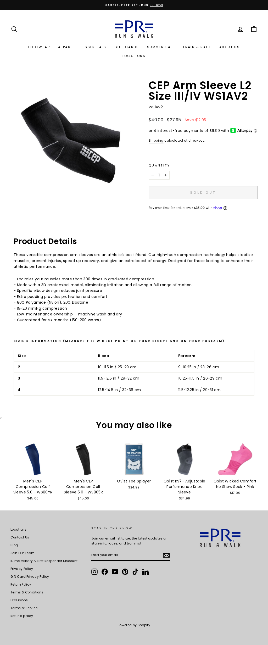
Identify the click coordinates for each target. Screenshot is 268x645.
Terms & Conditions (26, 592)
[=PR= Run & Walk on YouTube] (115, 572)
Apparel (66, 47)
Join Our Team (22, 553)
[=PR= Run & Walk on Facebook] (105, 572)
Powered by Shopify (134, 625)
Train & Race (197, 47)
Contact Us (19, 537)
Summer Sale (161, 47)
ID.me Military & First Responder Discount (43, 561)
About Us (229, 47)
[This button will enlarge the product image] (70, 140)
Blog (14, 545)
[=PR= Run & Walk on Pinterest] (125, 572)
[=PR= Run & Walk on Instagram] (94, 572)
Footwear (39, 47)
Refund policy (21, 616)
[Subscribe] (166, 555)
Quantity (159, 165)
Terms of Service (24, 608)
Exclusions (19, 600)
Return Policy (20, 584)
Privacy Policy (21, 569)
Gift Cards (126, 47)
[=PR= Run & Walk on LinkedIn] (145, 572)
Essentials (95, 47)
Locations (134, 56)
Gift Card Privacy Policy (29, 577)
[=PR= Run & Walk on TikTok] (135, 572)
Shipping (156, 140)
